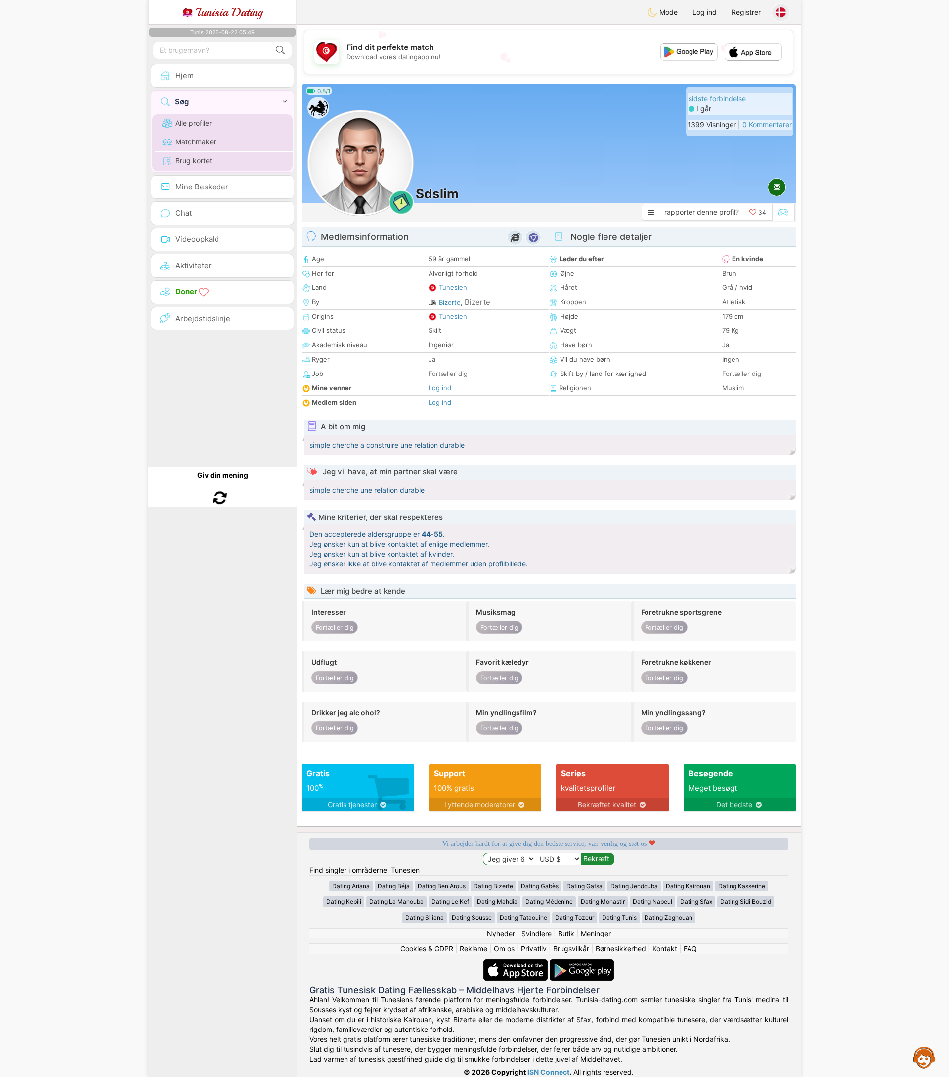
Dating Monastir (603, 901)
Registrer (746, 12)
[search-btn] (280, 50)
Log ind (704, 12)
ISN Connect (548, 1072)
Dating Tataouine (523, 917)
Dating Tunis (619, 917)
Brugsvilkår (571, 948)
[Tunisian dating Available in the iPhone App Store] (516, 964)
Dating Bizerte (493, 886)
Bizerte (450, 302)
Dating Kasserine (741, 886)
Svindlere (536, 933)
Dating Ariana (351, 886)
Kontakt (664, 948)
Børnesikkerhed (621, 948)
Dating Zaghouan (668, 917)
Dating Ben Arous (442, 886)
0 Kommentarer (767, 124)
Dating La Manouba (396, 901)
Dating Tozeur (574, 917)
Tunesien (453, 287)
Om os (504, 948)
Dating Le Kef (450, 901)
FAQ (690, 948)
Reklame (473, 948)
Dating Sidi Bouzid (745, 901)
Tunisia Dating (227, 12)
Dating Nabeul (652, 901)
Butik (566, 933)
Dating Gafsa (584, 886)
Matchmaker (195, 142)
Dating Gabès (540, 886)
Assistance (924, 1057)
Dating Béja (394, 886)
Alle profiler (193, 123)
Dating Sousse (472, 917)
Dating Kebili (343, 901)
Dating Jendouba (634, 886)
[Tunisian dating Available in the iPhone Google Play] (582, 964)
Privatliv (534, 948)
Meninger (596, 933)
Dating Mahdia (497, 901)
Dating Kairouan (688, 886)
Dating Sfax (696, 901)
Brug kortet (193, 160)
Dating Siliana (424, 917)
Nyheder (501, 933)
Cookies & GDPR (426, 948)
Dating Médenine (549, 901)
